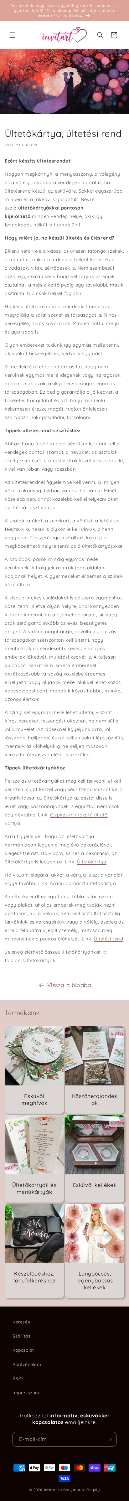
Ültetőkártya (91, 862)
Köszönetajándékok (95, 1099)
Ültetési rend (108, 939)
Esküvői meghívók (34, 1099)
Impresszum (26, 1392)
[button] (12, 35)
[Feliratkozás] (109, 1439)
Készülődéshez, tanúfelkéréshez (34, 1277)
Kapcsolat (23, 1350)
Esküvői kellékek (95, 1185)
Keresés (21, 1322)
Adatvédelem (27, 1364)
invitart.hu (53, 1490)
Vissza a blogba (69, 985)
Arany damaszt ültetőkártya (83, 883)
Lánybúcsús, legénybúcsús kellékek (94, 1280)
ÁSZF (18, 1378)
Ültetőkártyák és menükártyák (34, 1188)
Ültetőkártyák (39, 960)
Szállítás (21, 1336)
